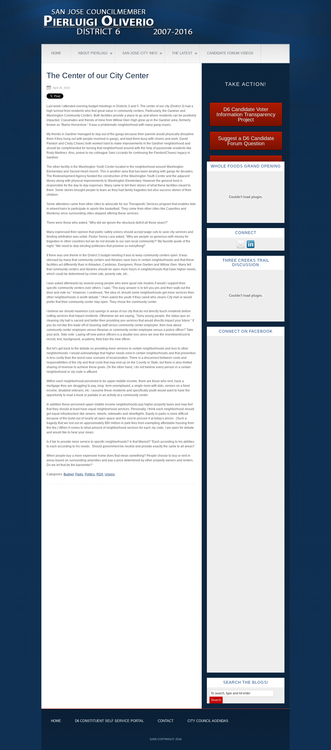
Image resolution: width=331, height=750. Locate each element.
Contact (166, 721)
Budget (69, 474)
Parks (79, 474)
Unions (110, 474)
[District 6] (119, 36)
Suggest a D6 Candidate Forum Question (246, 140)
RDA (99, 474)
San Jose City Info (142, 53)
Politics (90, 474)
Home (56, 53)
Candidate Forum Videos (230, 53)
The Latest (184, 53)
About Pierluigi (95, 53)
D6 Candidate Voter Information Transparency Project (245, 114)
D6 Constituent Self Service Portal (109, 721)
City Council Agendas (207, 721)
